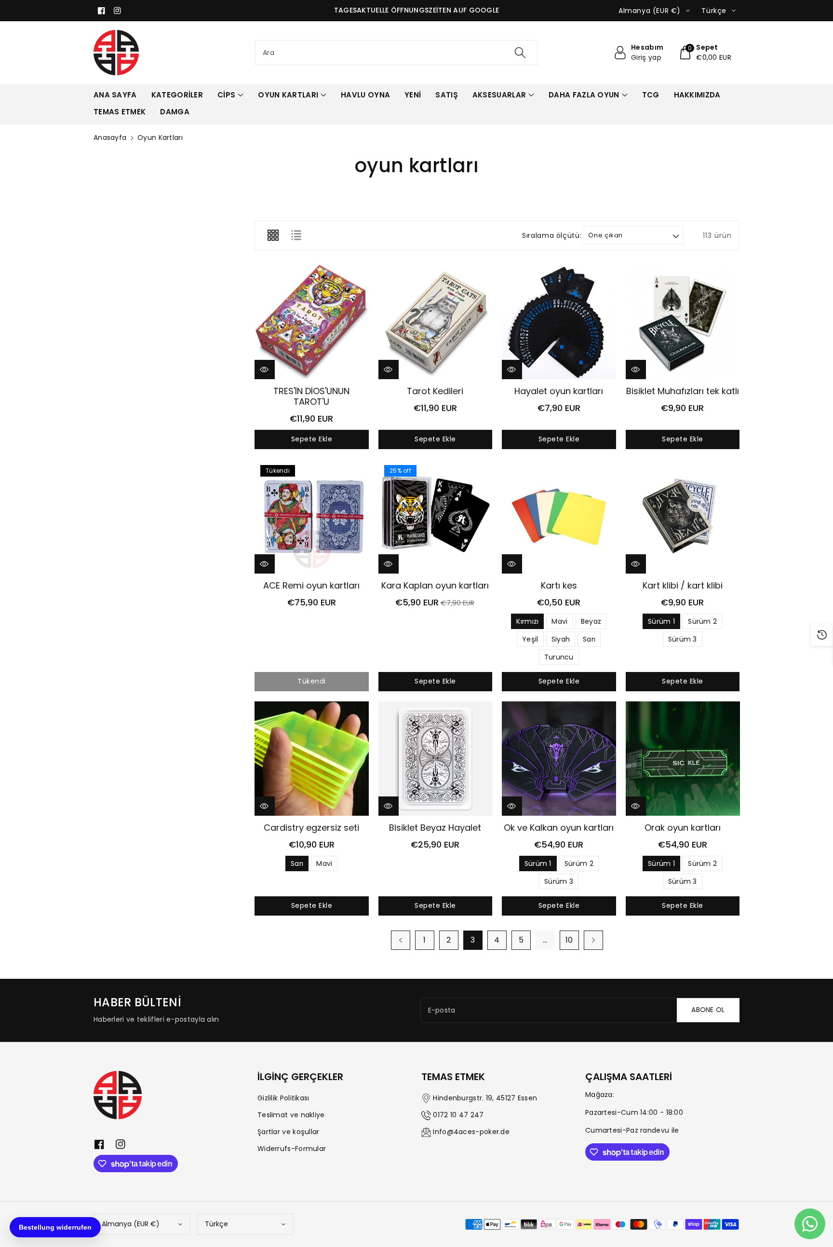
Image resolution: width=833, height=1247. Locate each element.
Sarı (589, 639)
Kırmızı (527, 621)
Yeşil (530, 639)
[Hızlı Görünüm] (265, 369)
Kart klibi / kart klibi (683, 585)
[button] (705, 52)
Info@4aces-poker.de (471, 1132)
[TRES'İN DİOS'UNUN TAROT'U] (312, 322)
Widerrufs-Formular (291, 1148)
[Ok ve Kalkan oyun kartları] (559, 758)
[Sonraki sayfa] (593, 940)
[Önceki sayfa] (400, 940)
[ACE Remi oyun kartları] (312, 516)
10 (569, 940)
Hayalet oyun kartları (558, 391)
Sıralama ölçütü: (551, 236)
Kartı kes (559, 585)
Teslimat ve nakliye (291, 1115)
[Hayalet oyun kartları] (559, 322)
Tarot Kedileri (435, 391)
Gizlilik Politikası (283, 1098)
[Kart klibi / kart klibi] (683, 516)
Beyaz (591, 621)
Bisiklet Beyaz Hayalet (435, 828)
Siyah (560, 639)
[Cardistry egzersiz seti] (312, 758)
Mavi (559, 621)
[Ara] (520, 53)
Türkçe (216, 1224)
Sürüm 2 (702, 621)
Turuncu (559, 657)
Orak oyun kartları (683, 828)
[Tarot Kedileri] (435, 322)
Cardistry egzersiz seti (311, 828)
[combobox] (396, 53)
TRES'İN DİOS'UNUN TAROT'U (311, 396)
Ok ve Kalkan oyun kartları (559, 828)
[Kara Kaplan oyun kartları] (435, 516)
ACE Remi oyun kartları (311, 585)
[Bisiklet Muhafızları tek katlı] (683, 322)
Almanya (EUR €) (131, 1224)
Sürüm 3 (682, 639)
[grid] (272, 235)
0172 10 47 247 (458, 1115)
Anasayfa (110, 137)
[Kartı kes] (559, 516)
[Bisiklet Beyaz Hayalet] (435, 758)
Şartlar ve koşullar (288, 1132)
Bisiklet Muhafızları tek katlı (682, 391)
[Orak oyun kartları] (683, 758)
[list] (296, 235)
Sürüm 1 (661, 621)
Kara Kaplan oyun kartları (435, 585)
